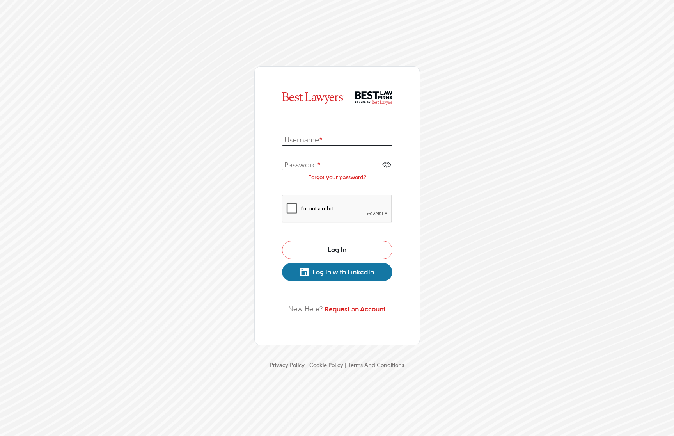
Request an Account (355, 309)
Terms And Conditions (376, 364)
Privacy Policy (287, 364)
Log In (337, 250)
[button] (386, 164)
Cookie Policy (326, 364)
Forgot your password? (337, 177)
